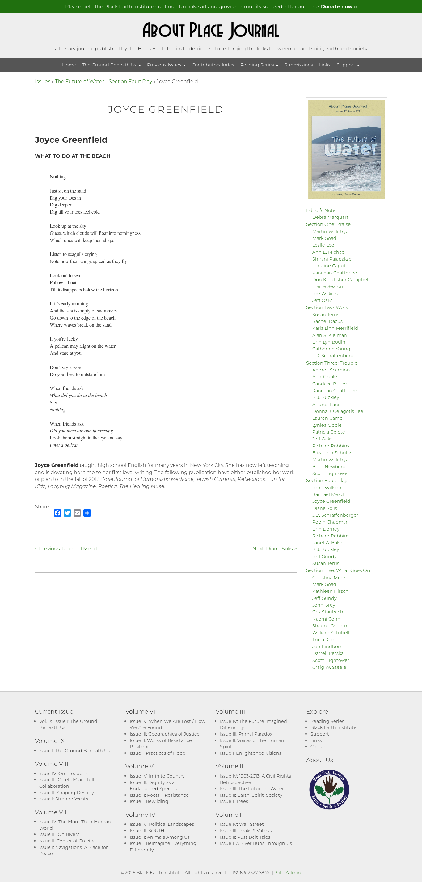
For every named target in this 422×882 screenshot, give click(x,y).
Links (325, 65)
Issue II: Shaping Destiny (66, 792)
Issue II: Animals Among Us (160, 837)
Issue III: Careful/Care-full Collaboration (66, 783)
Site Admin (288, 873)
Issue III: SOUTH (147, 830)
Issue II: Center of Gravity (67, 841)
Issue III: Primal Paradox (246, 734)
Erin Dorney (326, 529)
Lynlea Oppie (327, 425)
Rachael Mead (328, 494)
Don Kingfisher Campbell (340, 279)
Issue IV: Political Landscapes (162, 824)
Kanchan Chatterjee (334, 273)
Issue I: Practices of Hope (157, 753)
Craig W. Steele (329, 667)
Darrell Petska (328, 653)
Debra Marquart (330, 217)
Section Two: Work (327, 307)
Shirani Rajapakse (332, 259)
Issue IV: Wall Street (242, 824)
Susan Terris (325, 314)
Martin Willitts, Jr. (331, 231)
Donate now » (339, 6)
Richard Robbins (330, 446)
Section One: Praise (328, 224)
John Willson (326, 487)
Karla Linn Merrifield (335, 328)
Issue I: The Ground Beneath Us (74, 750)
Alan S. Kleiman (329, 335)
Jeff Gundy (324, 556)
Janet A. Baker (328, 542)
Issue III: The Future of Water (252, 788)
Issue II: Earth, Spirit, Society (251, 795)
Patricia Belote (328, 432)
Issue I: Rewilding (149, 801)
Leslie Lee (323, 245)
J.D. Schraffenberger (335, 355)
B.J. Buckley (325, 397)
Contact (319, 746)
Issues (42, 81)
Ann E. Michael (329, 252)
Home (69, 65)
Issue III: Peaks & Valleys (246, 830)
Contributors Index (213, 65)
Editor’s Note (320, 210)
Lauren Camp (327, 418)
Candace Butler (329, 384)
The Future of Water (79, 81)
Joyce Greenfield (331, 501)
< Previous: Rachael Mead (66, 548)
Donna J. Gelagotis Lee (337, 411)
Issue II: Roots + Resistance (159, 795)
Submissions (299, 65)
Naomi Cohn (326, 619)
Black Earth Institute (333, 727)
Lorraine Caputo (330, 266)
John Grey (323, 605)
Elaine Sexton (327, 286)
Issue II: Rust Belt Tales (245, 837)
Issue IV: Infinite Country (157, 776)
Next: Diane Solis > (274, 548)
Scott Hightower (330, 473)
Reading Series (257, 65)
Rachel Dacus (327, 321)
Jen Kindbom (327, 646)
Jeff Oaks (322, 300)
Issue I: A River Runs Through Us (256, 843)
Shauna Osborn (329, 626)
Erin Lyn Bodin (328, 342)
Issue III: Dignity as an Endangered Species (154, 785)
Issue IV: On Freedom (63, 773)
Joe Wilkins (325, 293)
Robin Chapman (330, 522)
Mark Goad (324, 238)
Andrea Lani (325, 404)
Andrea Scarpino (331, 370)
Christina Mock (329, 577)
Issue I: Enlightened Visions (250, 753)
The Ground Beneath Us (110, 65)
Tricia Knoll (324, 639)
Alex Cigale (324, 377)
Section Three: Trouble (331, 363)
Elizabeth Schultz (331, 453)
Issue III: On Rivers (59, 834)
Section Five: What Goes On (338, 570)
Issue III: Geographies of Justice (165, 734)
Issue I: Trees (234, 801)
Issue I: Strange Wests (63, 799)
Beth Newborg (329, 466)
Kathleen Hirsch (330, 591)
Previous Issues (165, 65)
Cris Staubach (327, 612)
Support (347, 65)
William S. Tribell (330, 632)
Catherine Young (331, 349)
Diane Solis (324, 508)
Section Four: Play (130, 81)
